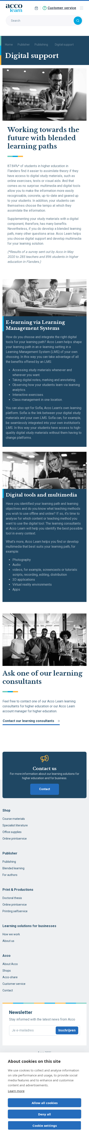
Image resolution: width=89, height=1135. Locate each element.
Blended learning (13, 868)
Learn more (16, 1091)
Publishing (41, 44)
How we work (11, 934)
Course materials (13, 818)
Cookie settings (44, 1125)
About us (8, 941)
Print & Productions (17, 890)
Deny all (44, 1114)
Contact (44, 789)
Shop (6, 810)
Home (9, 44)
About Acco (10, 964)
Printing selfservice (15, 911)
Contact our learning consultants (28, 721)
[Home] (14, 8)
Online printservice (14, 838)
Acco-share (10, 977)
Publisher (24, 44)
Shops (6, 970)
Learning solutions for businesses (29, 926)
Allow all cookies (45, 1103)
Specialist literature (15, 825)
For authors (9, 875)
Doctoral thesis (12, 898)
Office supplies (12, 832)
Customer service (13, 983)
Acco (6, 956)
